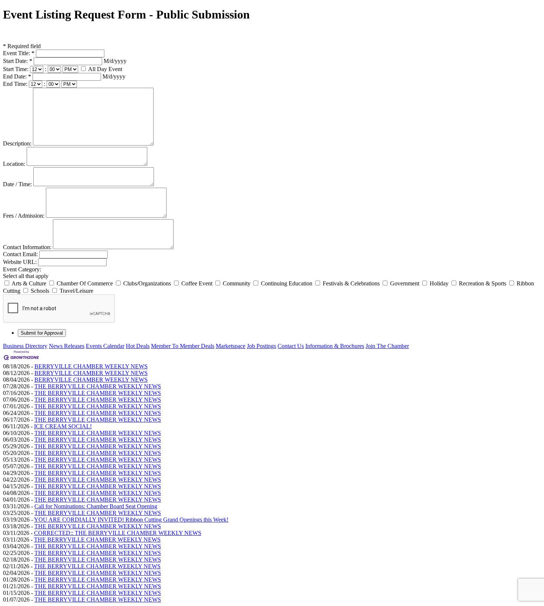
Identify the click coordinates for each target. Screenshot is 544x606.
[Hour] (37, 69)
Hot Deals (138, 346)
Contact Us (291, 346)
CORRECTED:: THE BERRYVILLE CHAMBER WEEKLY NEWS (117, 533)
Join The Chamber (387, 346)
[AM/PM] (71, 69)
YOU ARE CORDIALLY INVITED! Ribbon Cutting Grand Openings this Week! (131, 519)
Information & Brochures (334, 346)
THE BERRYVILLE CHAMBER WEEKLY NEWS (97, 386)
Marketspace (230, 346)
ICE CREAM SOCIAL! (63, 426)
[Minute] (55, 69)
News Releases (66, 346)
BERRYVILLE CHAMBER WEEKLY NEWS (91, 366)
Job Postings (261, 346)
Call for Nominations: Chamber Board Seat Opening (95, 506)
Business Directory (25, 346)
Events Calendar (105, 346)
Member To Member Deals (182, 346)
